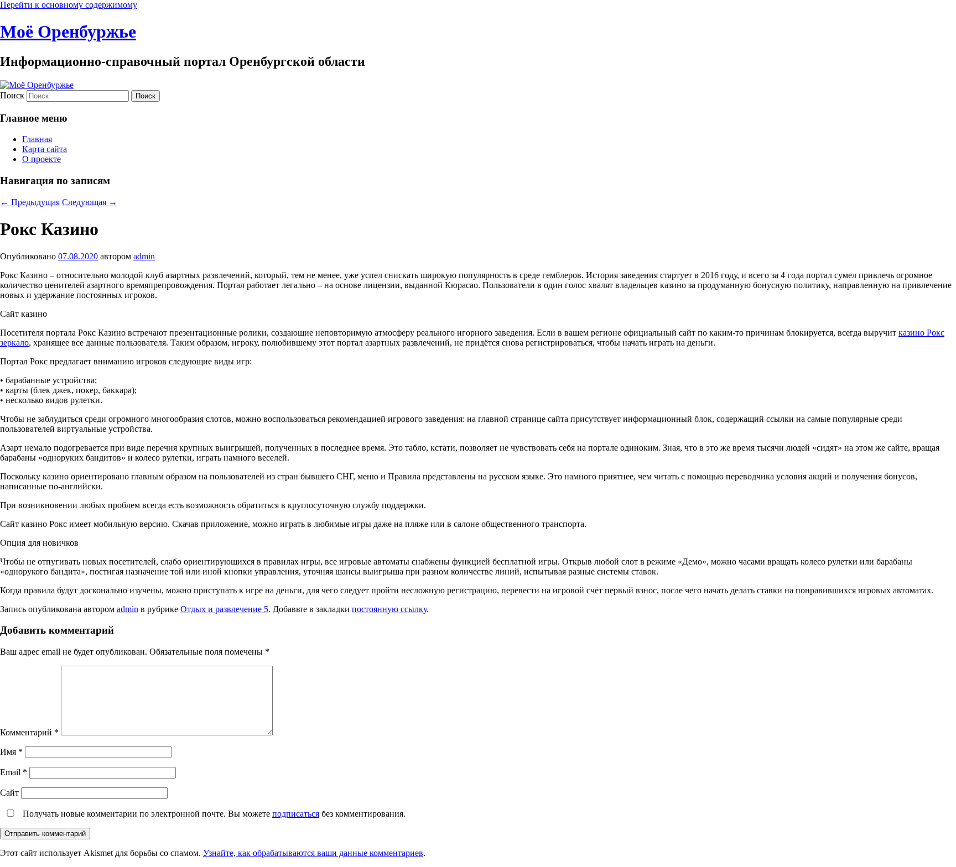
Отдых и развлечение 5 (224, 609)
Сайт (9, 792)
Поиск (12, 95)
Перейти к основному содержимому (68, 4)
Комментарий (29, 732)
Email (13, 772)
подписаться (295, 813)
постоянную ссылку (389, 609)
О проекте (41, 159)
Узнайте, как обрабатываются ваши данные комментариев (313, 853)
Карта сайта (44, 149)
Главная (37, 139)
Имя (11, 751)
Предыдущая (30, 202)
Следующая (89, 202)
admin (144, 256)
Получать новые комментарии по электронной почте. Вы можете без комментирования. (213, 813)
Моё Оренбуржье (68, 31)
